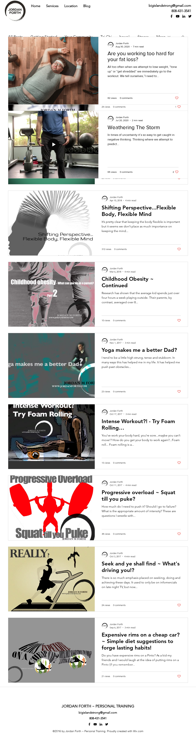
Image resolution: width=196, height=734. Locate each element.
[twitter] (190, 16)
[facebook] (171, 16)
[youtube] (178, 16)
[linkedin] (184, 16)
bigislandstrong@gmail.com (170, 5)
